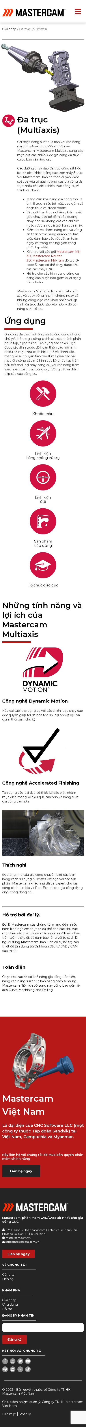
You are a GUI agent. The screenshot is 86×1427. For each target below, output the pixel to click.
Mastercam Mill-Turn (48, 260)
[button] (21, 1171)
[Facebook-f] (5, 1361)
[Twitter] (20, 1361)
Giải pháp (9, 29)
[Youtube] (28, 1361)
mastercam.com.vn (18, 1237)
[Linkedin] (13, 1369)
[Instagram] (13, 1361)
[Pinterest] (5, 1369)
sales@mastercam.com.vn (22, 1241)
